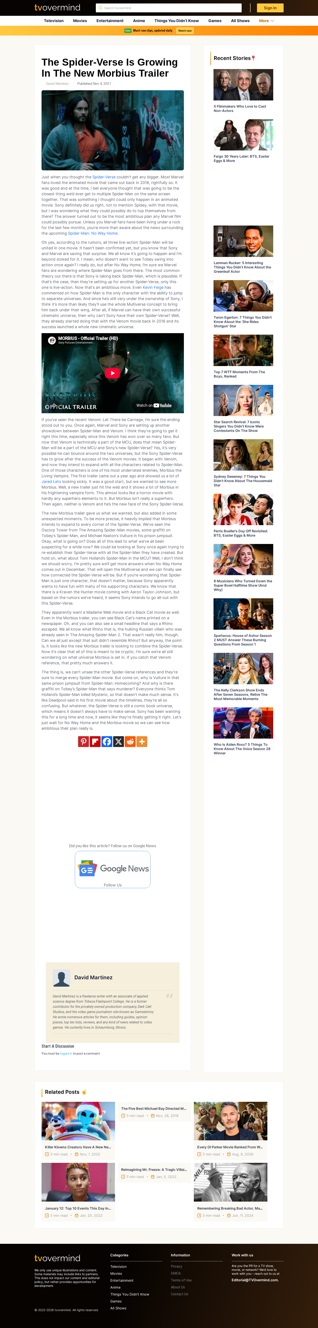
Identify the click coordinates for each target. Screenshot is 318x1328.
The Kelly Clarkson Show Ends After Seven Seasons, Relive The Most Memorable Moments (240, 694)
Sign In (270, 8)
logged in (66, 1053)
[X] (118, 741)
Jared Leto (51, 481)
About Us (178, 1287)
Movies (80, 20)
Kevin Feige (153, 287)
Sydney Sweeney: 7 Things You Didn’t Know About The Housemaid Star (243, 480)
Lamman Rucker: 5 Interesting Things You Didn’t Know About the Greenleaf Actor (242, 267)
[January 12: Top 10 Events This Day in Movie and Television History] (78, 1182)
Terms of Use (181, 1280)
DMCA (176, 1273)
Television (54, 20)
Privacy (176, 1266)
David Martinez (57, 84)
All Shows (240, 20)
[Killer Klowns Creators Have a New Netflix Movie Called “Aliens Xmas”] (78, 1121)
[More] (142, 741)
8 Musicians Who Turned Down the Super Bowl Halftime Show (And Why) (243, 585)
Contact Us (179, 1294)
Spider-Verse (104, 177)
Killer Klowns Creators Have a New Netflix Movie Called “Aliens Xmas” (103, 1147)
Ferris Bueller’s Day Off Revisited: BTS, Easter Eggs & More (241, 533)
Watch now (185, 30)
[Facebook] (106, 741)
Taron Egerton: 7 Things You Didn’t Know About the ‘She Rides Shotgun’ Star (243, 321)
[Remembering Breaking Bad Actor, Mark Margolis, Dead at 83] (230, 1182)
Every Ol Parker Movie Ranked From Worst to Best (238, 1147)
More (264, 20)
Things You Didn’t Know (176, 20)
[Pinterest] (83, 741)
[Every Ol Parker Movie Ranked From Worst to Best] (230, 1121)
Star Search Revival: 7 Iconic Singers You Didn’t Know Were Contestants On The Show (239, 426)
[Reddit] (130, 741)
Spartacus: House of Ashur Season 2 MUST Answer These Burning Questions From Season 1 (243, 639)
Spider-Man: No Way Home (92, 233)
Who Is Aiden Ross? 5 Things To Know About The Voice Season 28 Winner (242, 748)
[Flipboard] (95, 741)
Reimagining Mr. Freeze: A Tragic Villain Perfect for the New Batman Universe (185, 1169)
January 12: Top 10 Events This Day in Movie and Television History (101, 1208)
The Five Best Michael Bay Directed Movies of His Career (168, 1108)
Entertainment (110, 20)
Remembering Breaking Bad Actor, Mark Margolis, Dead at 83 (248, 1208)
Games (215, 20)
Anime (139, 20)
